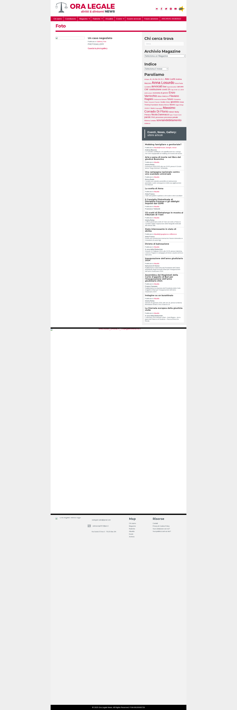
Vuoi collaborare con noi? (161, 529)
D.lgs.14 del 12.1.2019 (177, 89)
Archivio (131, 537)
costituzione (155, 89)
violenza (147, 123)
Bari (165, 86)
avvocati (156, 86)
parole (147, 117)
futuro (170, 99)
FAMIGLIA (165, 96)
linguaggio (158, 108)
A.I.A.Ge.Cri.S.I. (157, 79)
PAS (153, 117)
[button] (89, 18)
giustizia (175, 102)
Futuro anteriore (151, 19)
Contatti (155, 523)
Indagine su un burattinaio (159, 295)
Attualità (109, 19)
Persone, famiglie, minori (168, 147)
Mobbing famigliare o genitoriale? (163, 144)
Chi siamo (57, 19)
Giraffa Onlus (165, 102)
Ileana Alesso (164, 105)
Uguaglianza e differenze (168, 234)
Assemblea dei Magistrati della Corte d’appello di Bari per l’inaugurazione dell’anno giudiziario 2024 (161, 278)
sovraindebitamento (169, 120)
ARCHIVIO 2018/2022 (171, 19)
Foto (104, 41)
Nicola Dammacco (160, 114)
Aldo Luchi (170, 79)
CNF (146, 89)
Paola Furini (177, 115)
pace (171, 115)
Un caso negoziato (100, 38)
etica (159, 96)
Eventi (119, 19)
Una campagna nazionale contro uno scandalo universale (162, 173)
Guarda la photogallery (97, 48)
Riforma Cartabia (150, 120)
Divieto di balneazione (157, 244)
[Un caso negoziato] (70, 129)
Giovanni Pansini (154, 102)
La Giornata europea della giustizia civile (163, 309)
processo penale (171, 117)
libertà (153, 108)
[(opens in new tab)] (181, 8)
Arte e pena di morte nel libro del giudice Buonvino (163, 158)
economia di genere (160, 93)
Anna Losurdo (163, 83)
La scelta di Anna (154, 188)
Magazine (83, 19)
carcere (180, 86)
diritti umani (148, 93)
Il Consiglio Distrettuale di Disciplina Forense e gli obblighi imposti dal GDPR (162, 201)
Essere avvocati (134, 19)
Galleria (99, 41)
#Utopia (146, 79)
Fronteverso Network (160, 99)
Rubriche (96, 19)
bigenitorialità (171, 87)
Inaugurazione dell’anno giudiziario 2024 (164, 259)
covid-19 (166, 89)
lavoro (172, 105)
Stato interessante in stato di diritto (160, 230)
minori (171, 112)
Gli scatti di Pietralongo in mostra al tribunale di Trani (164, 214)
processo (160, 117)
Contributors (70, 19)
